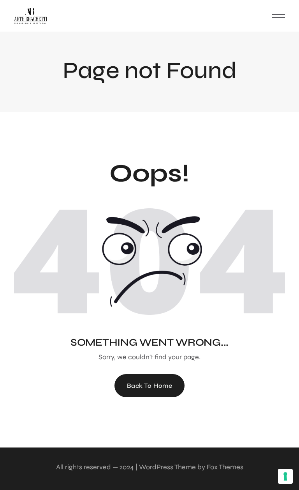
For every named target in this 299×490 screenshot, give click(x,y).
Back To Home (149, 385)
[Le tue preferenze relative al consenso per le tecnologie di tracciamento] (285, 476)
